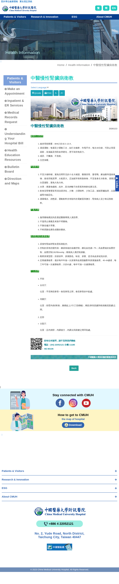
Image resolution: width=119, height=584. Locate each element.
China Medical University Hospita (59, 511)
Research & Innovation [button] (44, 16)
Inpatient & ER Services (14, 103)
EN (114, 8)
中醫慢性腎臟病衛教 (105, 65)
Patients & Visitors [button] (15, 16)
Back (73, 368)
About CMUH (9, 496)
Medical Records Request (12, 117)
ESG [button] (74, 16)
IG (73, 403)
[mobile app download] (59, 547)
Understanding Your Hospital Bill (15, 138)
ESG (4, 488)
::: (3, 2)
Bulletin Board (12, 169)
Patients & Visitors (13, 471)
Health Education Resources (13, 155)
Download (75, 424)
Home (60, 65)
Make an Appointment (14, 91)
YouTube (86, 403)
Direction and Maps (13, 181)
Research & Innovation (15, 479)
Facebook (60, 403)
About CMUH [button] (104, 16)
